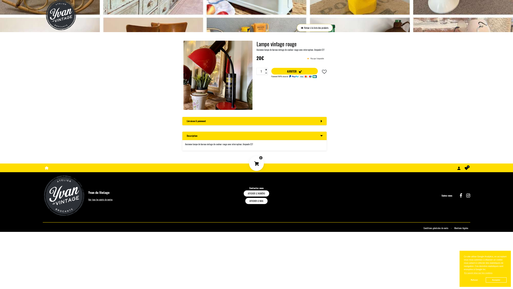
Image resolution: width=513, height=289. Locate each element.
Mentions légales (461, 228)
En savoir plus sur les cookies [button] (478, 273)
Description (192, 135)
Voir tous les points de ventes (100, 199)
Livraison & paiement (196, 121)
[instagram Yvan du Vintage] (466, 195)
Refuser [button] (474, 280)
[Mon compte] (459, 168)
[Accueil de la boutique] (46, 167)
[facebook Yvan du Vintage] (459, 195)
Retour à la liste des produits (316, 27)
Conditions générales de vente (436, 228)
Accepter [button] (496, 280)
